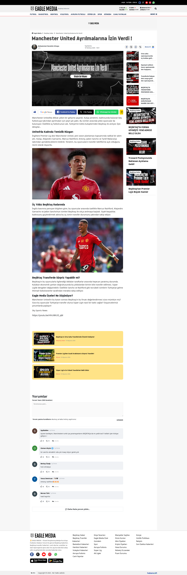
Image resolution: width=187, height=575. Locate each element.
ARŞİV (123, 2)
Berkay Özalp (45, 464)
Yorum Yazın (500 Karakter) (42, 400)
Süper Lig (98, 550)
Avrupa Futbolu (79, 553)
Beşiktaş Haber (48, 33)
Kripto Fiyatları (121, 544)
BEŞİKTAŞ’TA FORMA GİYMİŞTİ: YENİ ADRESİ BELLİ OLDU (140, 130)
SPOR (100, 14)
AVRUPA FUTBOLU (78, 14)
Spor (96, 544)
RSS (33, 573)
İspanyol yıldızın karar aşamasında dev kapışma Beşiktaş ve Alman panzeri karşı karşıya (148, 67)
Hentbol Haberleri (80, 547)
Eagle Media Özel (101, 538)
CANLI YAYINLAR (119, 14)
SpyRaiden (44, 430)
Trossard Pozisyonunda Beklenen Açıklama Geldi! (140, 161)
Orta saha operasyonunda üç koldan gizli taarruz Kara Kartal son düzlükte (147, 56)
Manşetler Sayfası (122, 535)
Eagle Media (37, 33)
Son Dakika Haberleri (145, 544)
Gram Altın (146, 7)
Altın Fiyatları (120, 541)
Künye (138, 535)
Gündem (97, 541)
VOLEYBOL (64, 14)
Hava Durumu (121, 547)
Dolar (122, 7)
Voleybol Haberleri (80, 550)
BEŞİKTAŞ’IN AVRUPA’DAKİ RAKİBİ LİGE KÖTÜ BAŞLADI (148, 101)
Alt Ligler (97, 553)
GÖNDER (120, 420)
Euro (132, 7)
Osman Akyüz (46, 448)
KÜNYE (135, 2)
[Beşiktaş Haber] (141, 115)
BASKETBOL (43, 14)
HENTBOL (54, 14)
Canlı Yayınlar (78, 556)
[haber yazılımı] (152, 573)
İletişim (139, 541)
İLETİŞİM (128, 2)
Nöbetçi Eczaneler (122, 550)
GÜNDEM (107, 14)
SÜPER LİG (91, 14)
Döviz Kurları (120, 538)
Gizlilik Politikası (142, 538)
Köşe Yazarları (99, 535)
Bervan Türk (45, 493)
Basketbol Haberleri (81, 544)
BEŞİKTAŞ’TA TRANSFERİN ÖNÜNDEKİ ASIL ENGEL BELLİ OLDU (147, 89)
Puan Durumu (121, 553)
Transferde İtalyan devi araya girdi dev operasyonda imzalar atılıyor (148, 78)
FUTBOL (33, 14)
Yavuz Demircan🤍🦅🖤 (49, 478)
